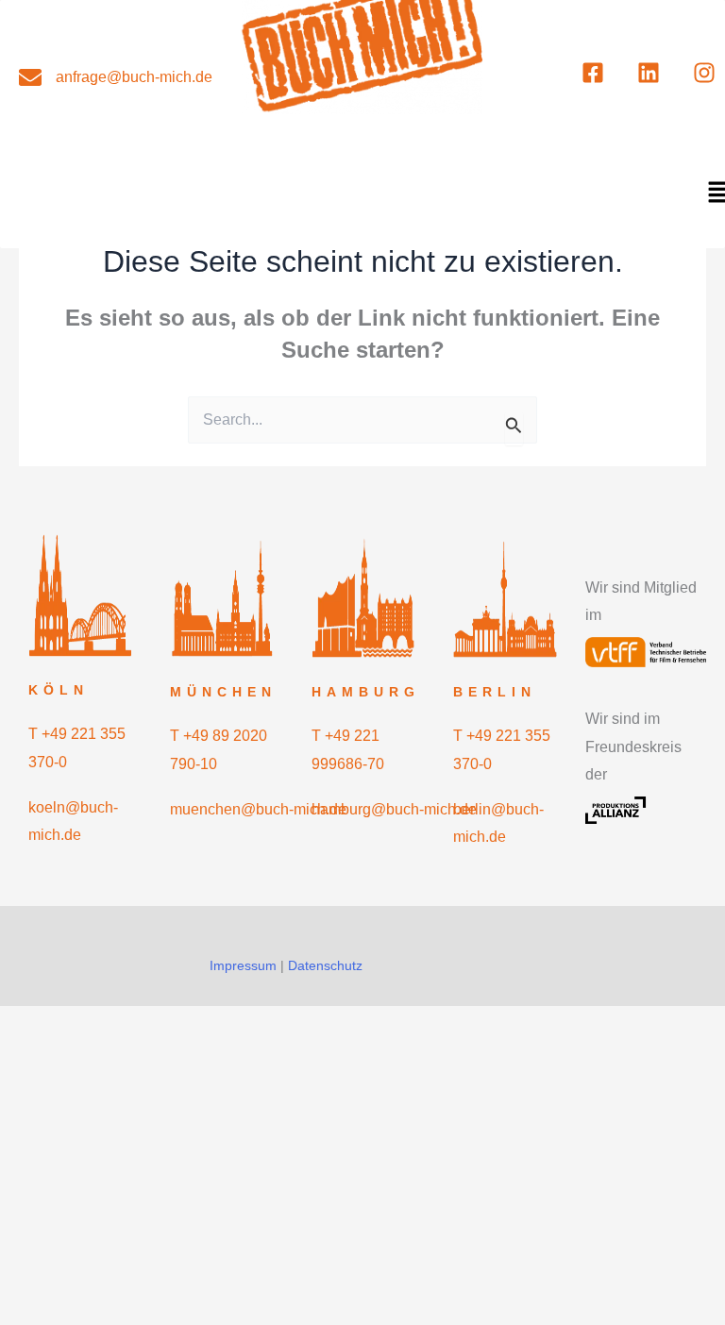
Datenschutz (325, 965)
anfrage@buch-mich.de (134, 77)
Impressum (243, 965)
